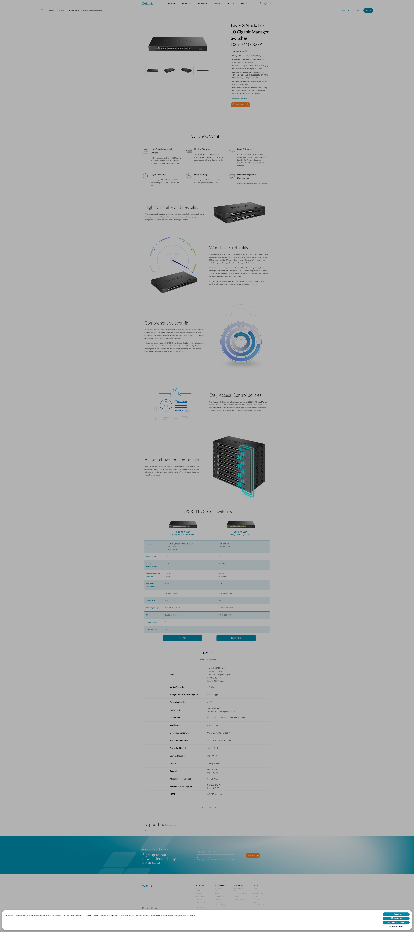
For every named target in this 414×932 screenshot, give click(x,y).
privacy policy (56, 915)
